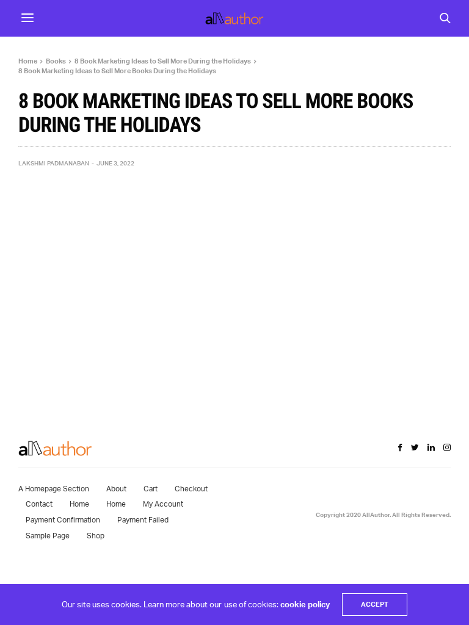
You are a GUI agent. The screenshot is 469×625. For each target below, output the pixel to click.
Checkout (191, 488)
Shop (95, 535)
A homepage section (53, 488)
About (116, 488)
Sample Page (48, 535)
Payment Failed (143, 519)
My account (163, 503)
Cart (151, 488)
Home (79, 503)
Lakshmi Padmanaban (53, 163)
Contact (39, 503)
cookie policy (305, 604)
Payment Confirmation (63, 519)
